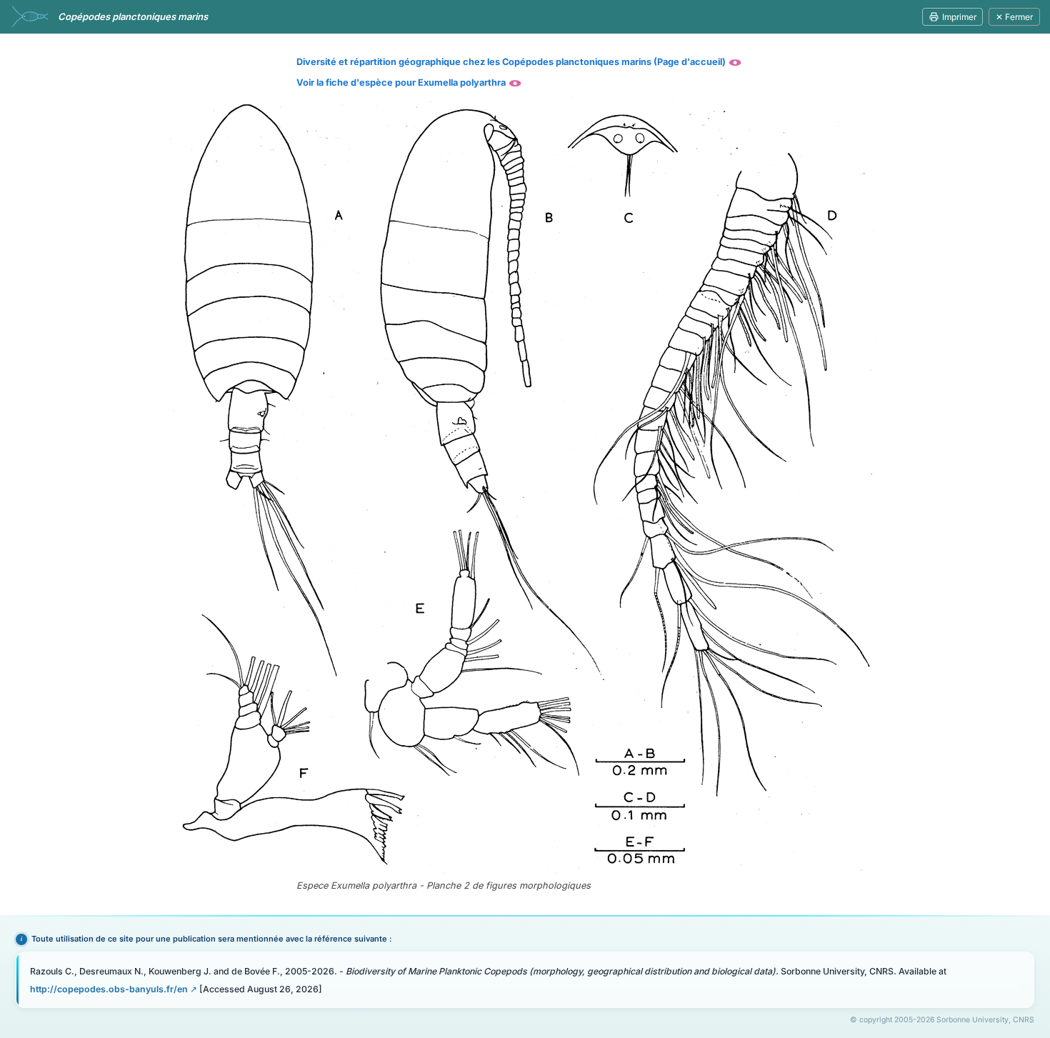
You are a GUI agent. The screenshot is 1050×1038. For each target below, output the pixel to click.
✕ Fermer (1014, 16)
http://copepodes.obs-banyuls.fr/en (109, 989)
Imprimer (959, 16)
